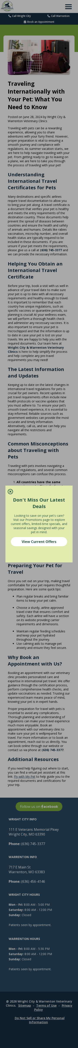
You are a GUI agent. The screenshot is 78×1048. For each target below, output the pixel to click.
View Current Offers (39, 541)
